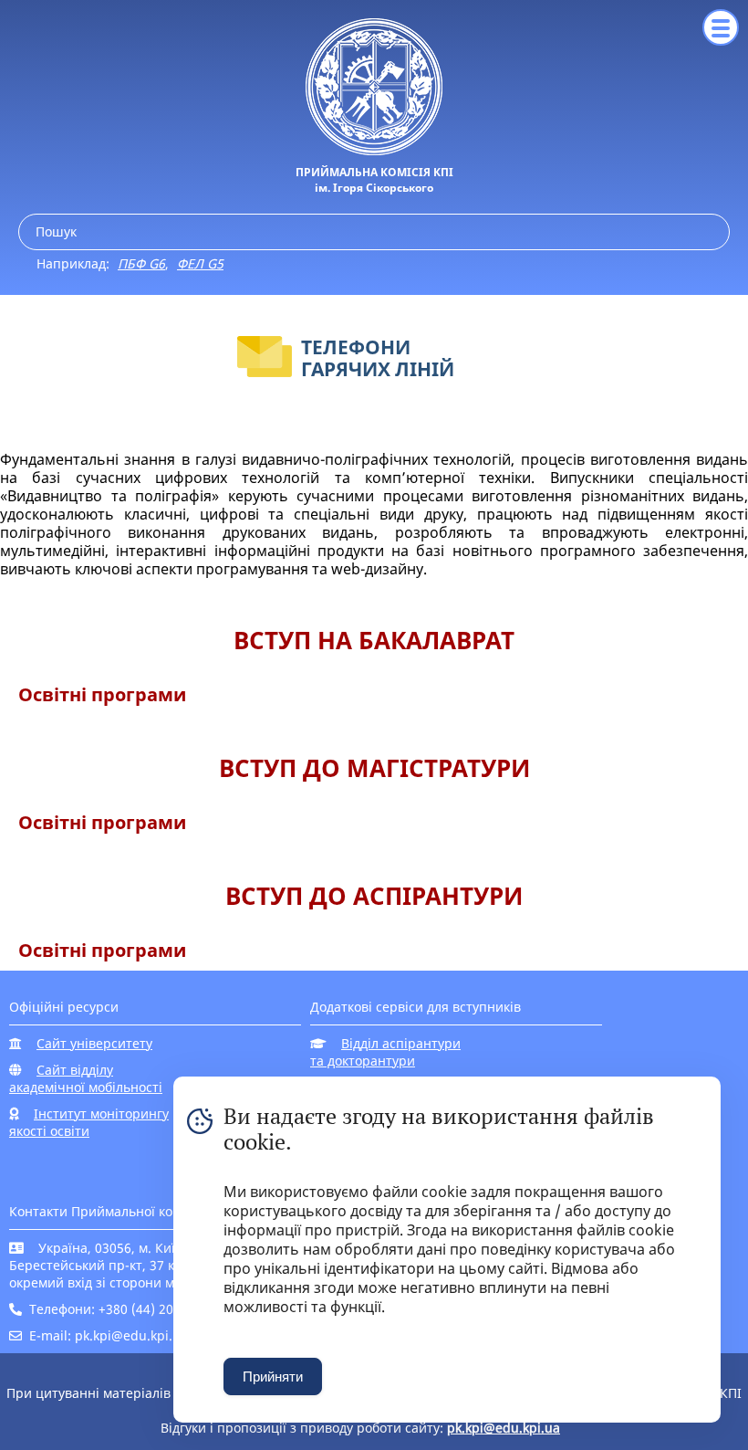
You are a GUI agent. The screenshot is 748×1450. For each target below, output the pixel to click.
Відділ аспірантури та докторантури (385, 1052)
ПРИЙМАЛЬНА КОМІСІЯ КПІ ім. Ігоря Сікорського (374, 179)
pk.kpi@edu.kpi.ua (503, 1427)
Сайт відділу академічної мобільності (85, 1078)
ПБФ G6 (141, 263)
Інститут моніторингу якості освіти (89, 1122)
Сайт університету (94, 1043)
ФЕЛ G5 (200, 263)
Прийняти (273, 1376)
